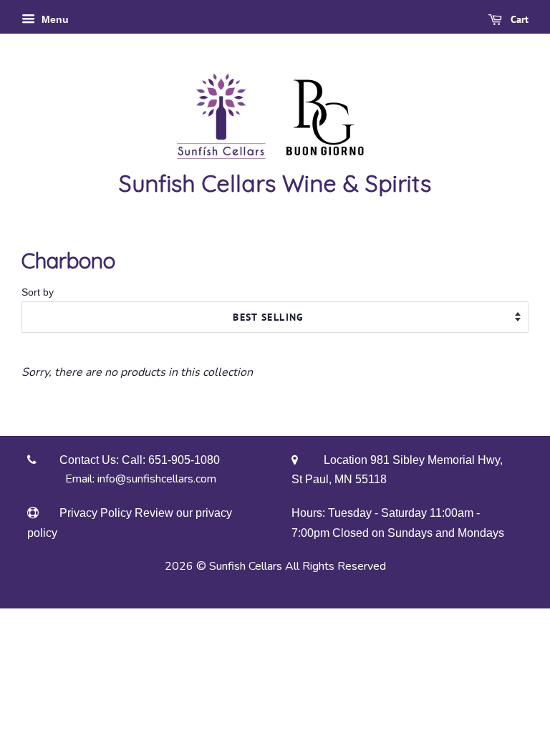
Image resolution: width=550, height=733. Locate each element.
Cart (518, 19)
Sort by (37, 292)
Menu (54, 19)
